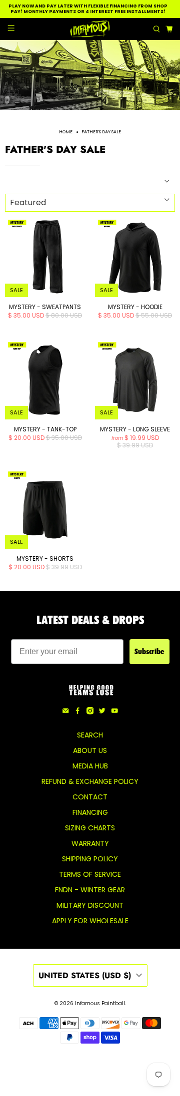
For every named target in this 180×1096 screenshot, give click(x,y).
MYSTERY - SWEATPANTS (45, 307)
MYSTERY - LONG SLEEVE (135, 429)
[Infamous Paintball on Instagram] (90, 712)
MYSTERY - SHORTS (45, 558)
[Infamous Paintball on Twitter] (102, 712)
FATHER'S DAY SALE (101, 132)
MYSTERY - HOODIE (135, 307)
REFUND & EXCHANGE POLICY (90, 781)
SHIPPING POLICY (90, 859)
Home (65, 132)
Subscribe (149, 651)
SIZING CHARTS (90, 828)
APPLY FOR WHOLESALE (90, 921)
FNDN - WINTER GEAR (90, 890)
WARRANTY (90, 843)
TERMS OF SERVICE (90, 874)
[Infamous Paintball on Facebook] (77, 712)
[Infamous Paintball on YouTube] (114, 712)
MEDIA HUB (90, 766)
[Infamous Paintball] (90, 28)
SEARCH (90, 735)
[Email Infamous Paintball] (65, 712)
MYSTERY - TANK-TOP (45, 429)
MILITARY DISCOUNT (90, 905)
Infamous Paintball (100, 1003)
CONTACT (90, 797)
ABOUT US (90, 750)
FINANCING (90, 812)
